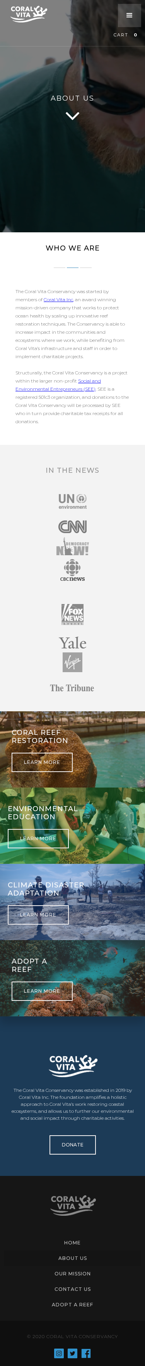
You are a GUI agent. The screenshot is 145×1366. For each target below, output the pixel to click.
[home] (33, 14)
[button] (129, 15)
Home (72, 1243)
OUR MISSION (73, 1274)
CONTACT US (73, 1289)
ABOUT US (72, 1258)
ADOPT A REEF (72, 1305)
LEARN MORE (42, 762)
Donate (73, 1145)
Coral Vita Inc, (59, 299)
